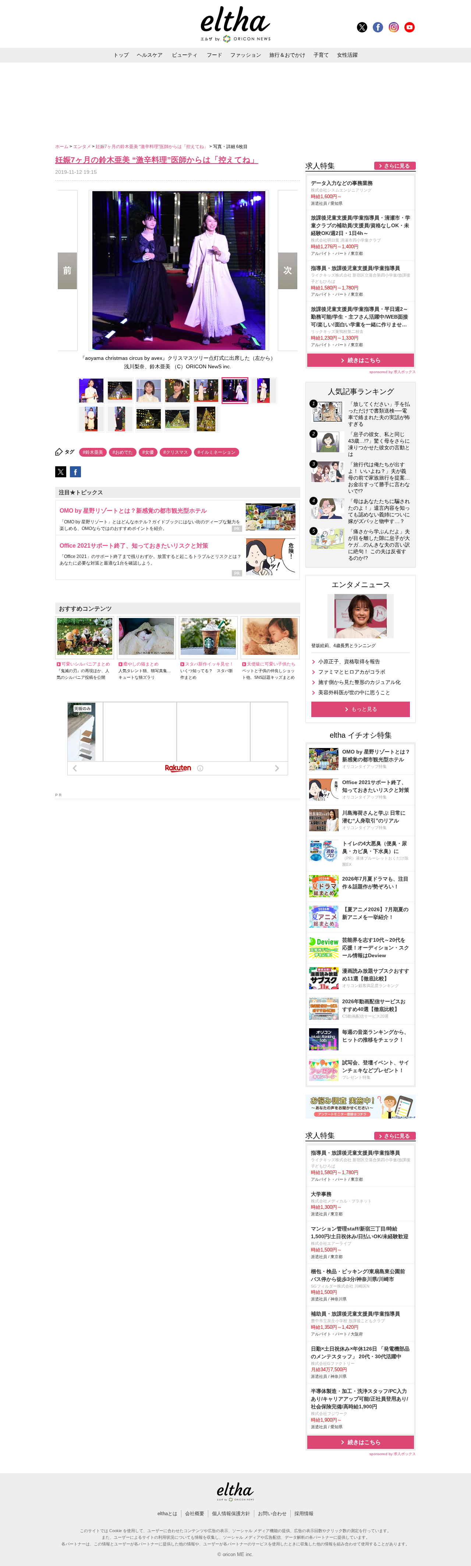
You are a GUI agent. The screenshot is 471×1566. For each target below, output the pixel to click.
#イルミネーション (217, 452)
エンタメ (82, 146)
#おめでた (123, 452)
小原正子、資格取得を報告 (349, 661)
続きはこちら (364, 360)
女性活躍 (347, 55)
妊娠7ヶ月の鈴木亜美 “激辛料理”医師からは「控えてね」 (152, 146)
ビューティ (185, 55)
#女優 (148, 452)
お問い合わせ (272, 1513)
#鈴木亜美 (93, 452)
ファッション (245, 55)
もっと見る (364, 709)
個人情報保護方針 (231, 1513)
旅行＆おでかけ (287, 55)
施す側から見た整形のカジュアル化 (359, 682)
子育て (321, 55)
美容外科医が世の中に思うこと (354, 692)
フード (214, 55)
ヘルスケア (150, 55)
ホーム (62, 146)
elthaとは (167, 1513)
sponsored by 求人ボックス (392, 372)
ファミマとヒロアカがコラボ (351, 672)
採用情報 (304, 1513)
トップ (121, 55)
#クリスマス (175, 452)
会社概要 (194, 1513)
